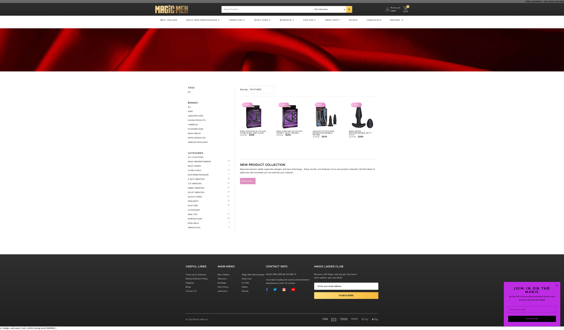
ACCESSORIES (194, 210)
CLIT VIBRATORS (195, 183)
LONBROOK (193, 124)
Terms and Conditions (196, 274)
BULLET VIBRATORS (196, 192)
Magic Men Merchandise (201, 20)
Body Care (261, 20)
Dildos (353, 20)
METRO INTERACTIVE (197, 138)
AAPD (190, 111)
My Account (395, 8)
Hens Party (332, 20)
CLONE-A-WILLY (194, 170)
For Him (308, 20)
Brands (395, 20)
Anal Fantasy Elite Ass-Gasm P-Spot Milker (289, 132)
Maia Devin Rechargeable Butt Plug (360, 133)
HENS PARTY (193, 201)
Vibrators (236, 20)
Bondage (286, 20)
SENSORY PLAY (194, 227)
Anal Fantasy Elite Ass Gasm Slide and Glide (253, 132)
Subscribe (532, 319)
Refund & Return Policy (197, 278)
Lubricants (373, 20)
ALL (189, 107)
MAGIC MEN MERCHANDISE (199, 161)
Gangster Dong (195, 116)
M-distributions (195, 129)
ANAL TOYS (192, 214)
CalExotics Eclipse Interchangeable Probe (323, 133)
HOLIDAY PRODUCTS (196, 120)
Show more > (247, 181)
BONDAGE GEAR (195, 219)
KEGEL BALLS (193, 223)
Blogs (188, 287)
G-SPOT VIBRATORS (196, 179)
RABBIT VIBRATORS (196, 188)
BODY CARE (193, 205)
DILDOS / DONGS (195, 197)
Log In (393, 11)
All (189, 92)
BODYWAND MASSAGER (198, 175)
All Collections (195, 157)
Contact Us (191, 291)
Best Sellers (168, 20)
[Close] (556, 285)
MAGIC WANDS (194, 166)
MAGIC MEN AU (194, 133)
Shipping (190, 282)
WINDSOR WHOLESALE (198, 142)
